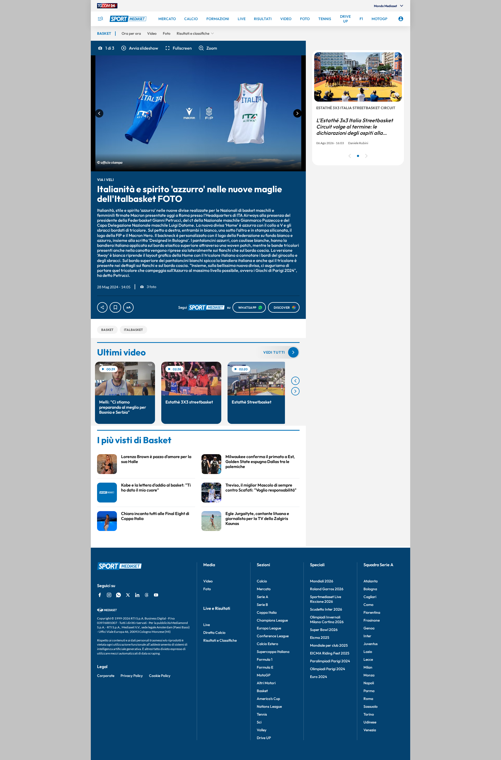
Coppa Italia (267, 612)
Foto (207, 589)
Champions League (272, 620)
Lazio (367, 651)
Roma (368, 698)
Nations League (269, 706)
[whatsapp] (118, 595)
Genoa (368, 628)
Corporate (105, 675)
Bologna (370, 589)
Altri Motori (266, 683)
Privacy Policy (132, 675)
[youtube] (156, 595)
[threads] (146, 595)
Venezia (369, 730)
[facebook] (99, 595)
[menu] (100, 19)
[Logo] (129, 19)
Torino (368, 714)
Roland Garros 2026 (326, 589)
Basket (262, 690)
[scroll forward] (295, 391)
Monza (368, 675)
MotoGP (263, 675)
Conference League (273, 636)
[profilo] (400, 19)
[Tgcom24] (107, 5)
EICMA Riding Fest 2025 (329, 653)
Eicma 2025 (319, 637)
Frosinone (371, 620)
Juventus (370, 643)
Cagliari (369, 596)
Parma (368, 690)
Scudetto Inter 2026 (326, 609)
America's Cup (268, 698)
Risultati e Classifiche (220, 640)
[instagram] (109, 595)
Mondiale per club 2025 (329, 645)
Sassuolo (370, 706)
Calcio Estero (267, 643)
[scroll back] (295, 381)
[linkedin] (137, 595)
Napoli (368, 683)
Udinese (369, 722)
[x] (127, 595)
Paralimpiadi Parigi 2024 (330, 661)
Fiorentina (371, 612)
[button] (139, 48)
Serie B (262, 604)
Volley (261, 730)
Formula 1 (264, 659)
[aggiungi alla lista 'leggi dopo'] (115, 307)
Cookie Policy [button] (159, 675)
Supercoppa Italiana (273, 651)
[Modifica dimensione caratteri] (128, 307)
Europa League (269, 628)
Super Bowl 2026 (324, 629)
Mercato (264, 589)
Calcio (262, 581)
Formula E (265, 667)
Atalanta (370, 581)
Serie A (262, 596)
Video (208, 581)
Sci (259, 722)
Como (368, 604)
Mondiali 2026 (321, 581)
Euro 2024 (318, 676)
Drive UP (264, 737)
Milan (367, 667)
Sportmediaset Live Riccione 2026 (325, 599)
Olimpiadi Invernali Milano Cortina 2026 (327, 619)
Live (206, 624)
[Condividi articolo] (102, 307)
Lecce (368, 659)
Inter (367, 636)
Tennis (262, 714)
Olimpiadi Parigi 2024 (327, 669)
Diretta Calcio (214, 632)
